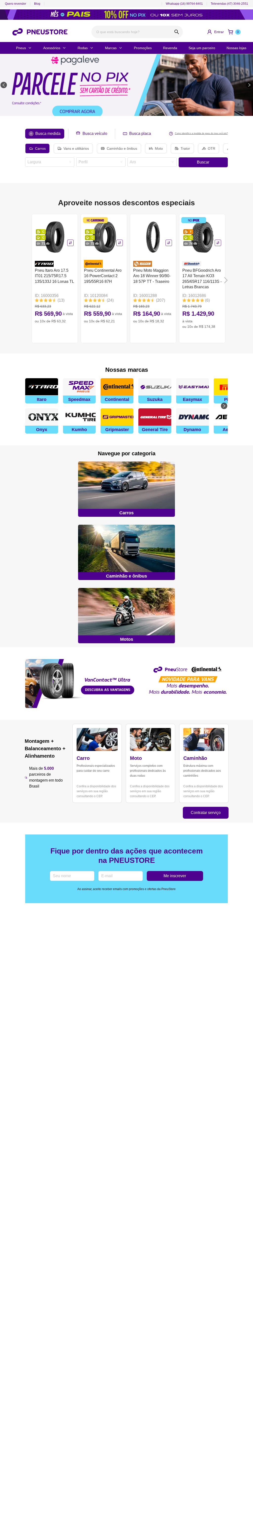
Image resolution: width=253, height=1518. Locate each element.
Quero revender (15, 3)
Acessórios (51, 48)
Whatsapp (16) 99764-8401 (184, 3)
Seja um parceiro (202, 48)
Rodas (83, 48)
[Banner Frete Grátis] (126, 683)
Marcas (111, 48)
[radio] (37, 148)
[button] (215, 32)
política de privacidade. (120, 1501)
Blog (37, 3)
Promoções (143, 48)
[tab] (44, 134)
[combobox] (47, 162)
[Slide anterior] (3, 85)
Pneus (21, 48)
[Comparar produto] (70, 243)
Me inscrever (175, 876)
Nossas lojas (236, 48)
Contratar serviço (206, 813)
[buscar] (176, 32)
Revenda (170, 48)
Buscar (203, 162)
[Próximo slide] (249, 85)
